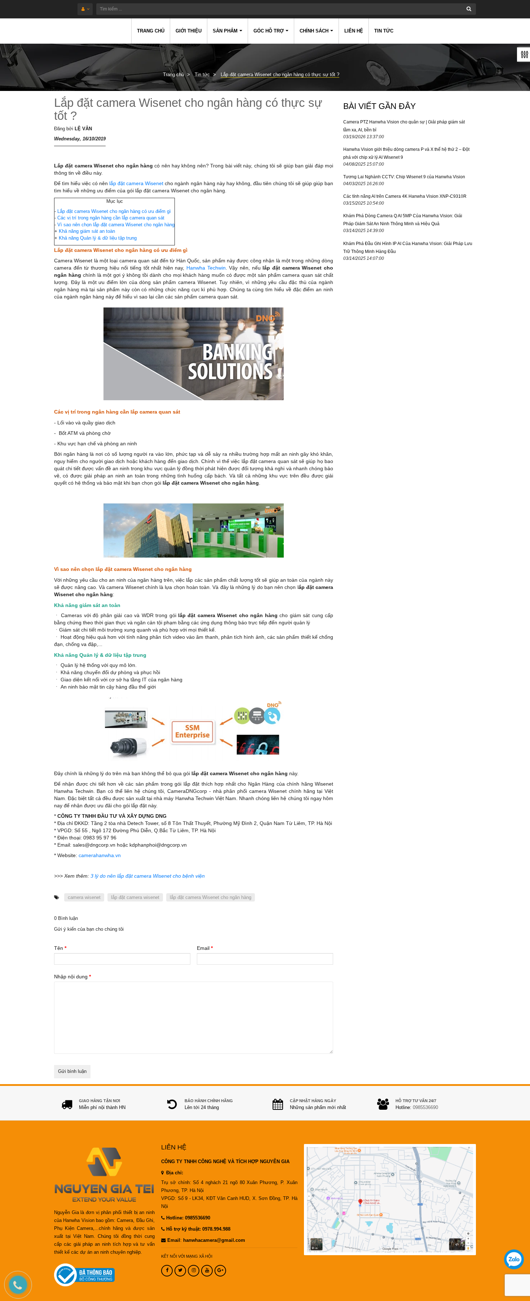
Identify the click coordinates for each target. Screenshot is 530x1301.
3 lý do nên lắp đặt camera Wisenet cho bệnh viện (147, 876)
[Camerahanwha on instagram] (193, 1270)
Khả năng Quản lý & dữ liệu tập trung (98, 238)
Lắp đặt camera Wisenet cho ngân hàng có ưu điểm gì (114, 211)
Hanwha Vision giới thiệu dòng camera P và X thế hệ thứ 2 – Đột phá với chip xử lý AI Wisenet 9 (406, 153)
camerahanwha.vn (100, 855)
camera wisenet (84, 897)
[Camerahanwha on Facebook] (167, 1270)
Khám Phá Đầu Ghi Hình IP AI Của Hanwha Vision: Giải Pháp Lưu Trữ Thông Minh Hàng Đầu (407, 247)
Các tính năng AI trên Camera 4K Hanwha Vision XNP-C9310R (405, 196)
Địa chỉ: (174, 1172)
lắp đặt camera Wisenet (137, 183)
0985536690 (425, 1107)
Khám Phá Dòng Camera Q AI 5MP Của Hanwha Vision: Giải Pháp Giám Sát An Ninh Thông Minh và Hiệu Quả (402, 219)
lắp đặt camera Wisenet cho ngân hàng (210, 897)
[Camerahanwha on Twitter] (180, 1270)
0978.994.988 (216, 1229)
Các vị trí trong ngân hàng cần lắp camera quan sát (110, 218)
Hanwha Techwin (206, 268)
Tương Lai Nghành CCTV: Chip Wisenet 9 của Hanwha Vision (404, 176)
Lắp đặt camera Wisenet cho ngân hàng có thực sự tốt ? (188, 109)
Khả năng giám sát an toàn (87, 231)
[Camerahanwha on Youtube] (207, 1270)
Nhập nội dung (72, 976)
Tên (60, 948)
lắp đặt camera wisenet (135, 897)
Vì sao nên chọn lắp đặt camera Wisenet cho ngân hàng (116, 224)
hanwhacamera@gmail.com (214, 1240)
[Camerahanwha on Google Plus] (220, 1270)
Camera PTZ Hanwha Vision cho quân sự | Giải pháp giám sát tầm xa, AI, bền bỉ (404, 125)
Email (205, 948)
